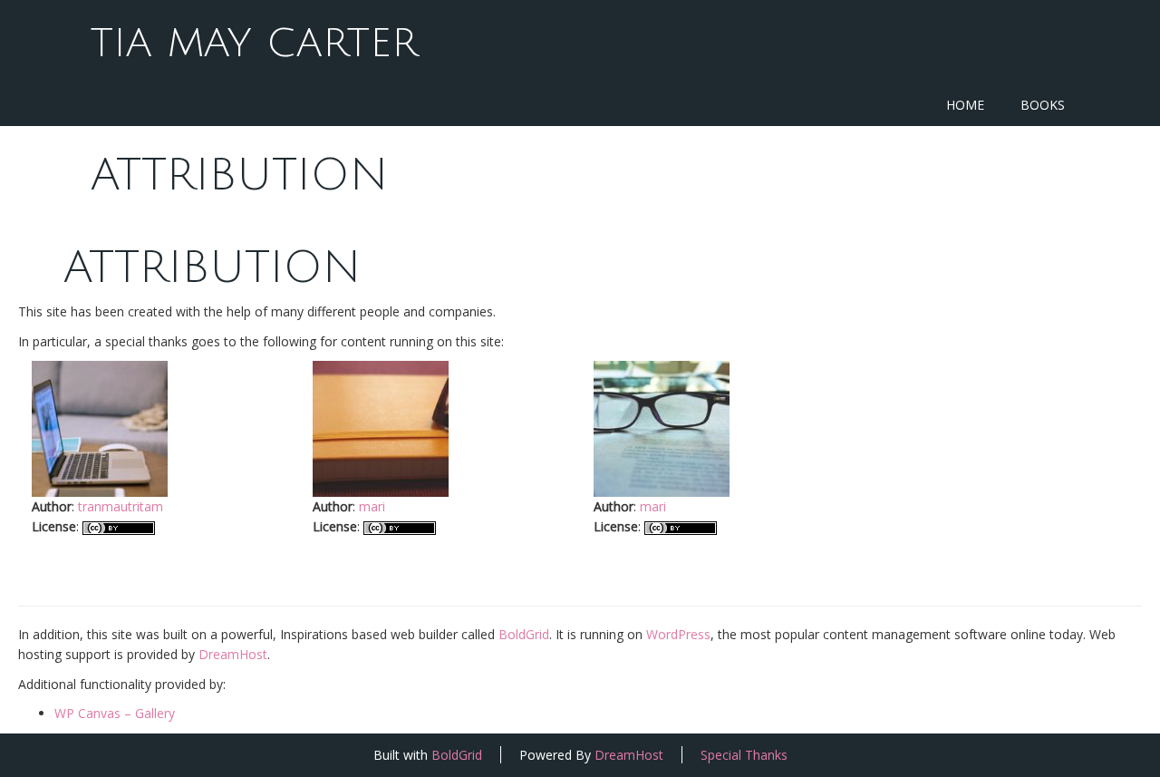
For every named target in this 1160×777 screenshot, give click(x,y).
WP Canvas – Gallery (114, 713)
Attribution (239, 175)
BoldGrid (523, 634)
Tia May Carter (254, 43)
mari (372, 506)
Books (1042, 104)
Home (965, 104)
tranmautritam (120, 506)
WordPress (678, 634)
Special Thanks (744, 754)
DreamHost (232, 654)
